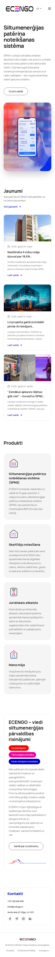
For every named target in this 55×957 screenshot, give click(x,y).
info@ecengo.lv (15, 906)
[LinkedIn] (30, 918)
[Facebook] (9, 918)
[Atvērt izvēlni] (49, 9)
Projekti (10, 950)
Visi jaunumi (11, 206)
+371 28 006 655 (15, 901)
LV (38, 8)
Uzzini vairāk (16, 91)
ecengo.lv (44, 950)
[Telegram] (16, 918)
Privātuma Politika (26, 950)
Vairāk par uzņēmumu (26, 846)
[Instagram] (23, 918)
